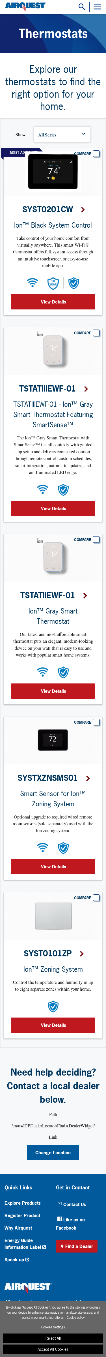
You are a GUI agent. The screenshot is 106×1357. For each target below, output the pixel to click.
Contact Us (74, 1204)
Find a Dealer (79, 1246)
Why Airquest (18, 1228)
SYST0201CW (47, 209)
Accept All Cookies (53, 1349)
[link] (25, 7)
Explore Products (23, 1203)
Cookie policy (76, 1317)
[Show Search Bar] (81, 7)
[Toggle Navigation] (97, 7)
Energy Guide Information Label (23, 1243)
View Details (53, 302)
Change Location (53, 1152)
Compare (82, 153)
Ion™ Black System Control (53, 225)
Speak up (14, 1259)
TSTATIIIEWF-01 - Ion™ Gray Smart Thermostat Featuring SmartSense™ (53, 414)
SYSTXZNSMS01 (48, 778)
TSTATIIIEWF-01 (47, 388)
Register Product (22, 1215)
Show (21, 134)
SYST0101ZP (48, 953)
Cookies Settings (53, 1327)
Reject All (53, 1338)
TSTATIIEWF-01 (47, 595)
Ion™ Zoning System (53, 969)
